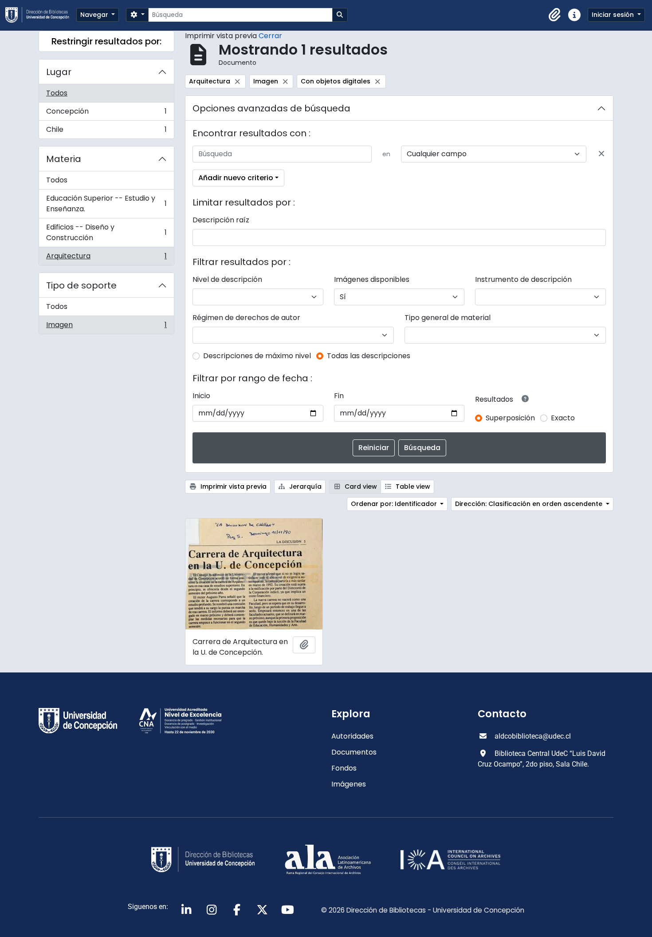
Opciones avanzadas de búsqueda (271, 108)
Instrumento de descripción (523, 279)
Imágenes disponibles (371, 279)
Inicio (201, 396)
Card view (360, 486)
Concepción (106, 113)
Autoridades (352, 736)
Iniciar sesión (614, 14)
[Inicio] (40, 15)
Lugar (58, 72)
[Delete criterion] (601, 154)
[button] (555, 15)
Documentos (354, 752)
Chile (106, 131)
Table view (412, 486)
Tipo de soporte (81, 285)
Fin (339, 396)
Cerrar (270, 36)
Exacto (563, 418)
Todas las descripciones (368, 356)
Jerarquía (304, 486)
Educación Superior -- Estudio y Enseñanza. (106, 203)
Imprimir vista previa (233, 486)
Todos (56, 93)
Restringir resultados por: (106, 41)
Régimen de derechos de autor (246, 317)
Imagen (106, 327)
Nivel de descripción (227, 279)
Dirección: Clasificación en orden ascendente (529, 503)
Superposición (510, 418)
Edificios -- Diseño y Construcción (106, 232)
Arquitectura (106, 258)
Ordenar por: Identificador (395, 503)
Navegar (95, 14)
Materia (63, 159)
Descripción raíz (220, 220)
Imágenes (348, 784)
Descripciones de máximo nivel (257, 356)
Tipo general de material (448, 317)
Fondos (344, 768)
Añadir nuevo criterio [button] (235, 178)
